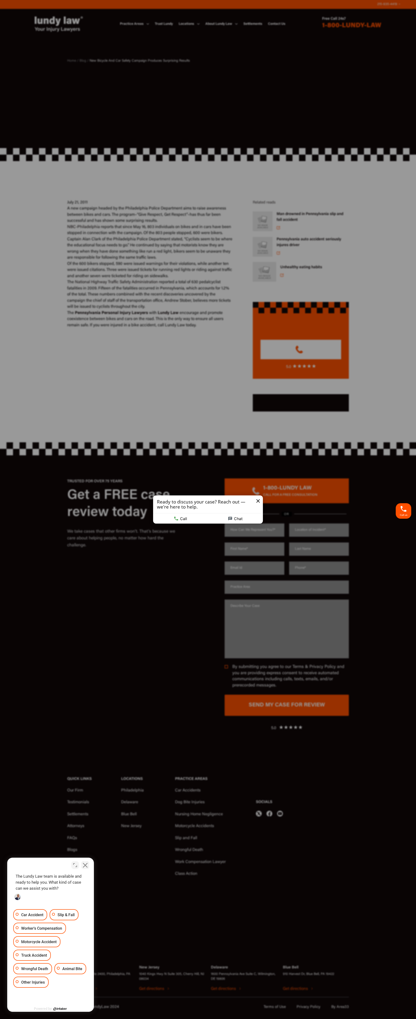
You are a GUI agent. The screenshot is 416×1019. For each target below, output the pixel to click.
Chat (238, 518)
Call (183, 518)
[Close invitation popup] (258, 501)
